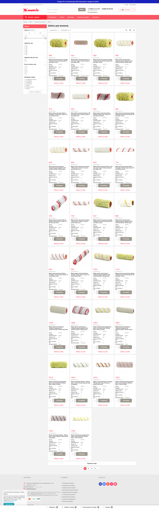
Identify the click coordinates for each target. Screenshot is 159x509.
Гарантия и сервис (83, 17)
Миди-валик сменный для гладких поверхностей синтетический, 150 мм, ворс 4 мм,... (123, 328)
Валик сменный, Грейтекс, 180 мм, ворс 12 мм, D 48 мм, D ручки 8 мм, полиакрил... (58, 436)
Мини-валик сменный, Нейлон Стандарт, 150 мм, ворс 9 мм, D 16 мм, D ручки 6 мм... (58, 275)
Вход (127, 4)
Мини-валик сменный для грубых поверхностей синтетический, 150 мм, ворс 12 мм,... (124, 114)
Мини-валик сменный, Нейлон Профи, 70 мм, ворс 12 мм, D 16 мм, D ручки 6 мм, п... (102, 114)
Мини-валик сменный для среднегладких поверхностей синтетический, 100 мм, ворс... (123, 61)
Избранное (53, 507)
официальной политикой (36, 493)
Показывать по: (65, 30)
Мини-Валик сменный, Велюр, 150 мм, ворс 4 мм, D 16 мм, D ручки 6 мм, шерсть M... (102, 168)
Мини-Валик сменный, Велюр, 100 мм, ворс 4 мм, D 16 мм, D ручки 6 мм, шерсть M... (80, 114)
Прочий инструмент (67, 501)
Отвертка (54, 12)
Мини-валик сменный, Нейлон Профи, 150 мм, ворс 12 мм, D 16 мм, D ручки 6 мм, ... (80, 275)
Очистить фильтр (34, 92)
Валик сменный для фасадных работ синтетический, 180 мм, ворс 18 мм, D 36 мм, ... (57, 383)
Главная (25, 22)
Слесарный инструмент (68, 485)
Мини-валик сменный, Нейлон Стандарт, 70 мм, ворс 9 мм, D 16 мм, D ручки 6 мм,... (58, 114)
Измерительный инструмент (70, 492)
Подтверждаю (9, 504)
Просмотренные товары (91, 507)
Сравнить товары (70, 507)
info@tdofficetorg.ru (93, 12)
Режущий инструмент (68, 483)
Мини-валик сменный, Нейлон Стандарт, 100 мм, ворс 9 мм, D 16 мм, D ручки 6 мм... (124, 168)
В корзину (59, 78)
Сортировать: (53, 30)
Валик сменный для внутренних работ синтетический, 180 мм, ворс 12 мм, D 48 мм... (124, 383)
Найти (82, 9)
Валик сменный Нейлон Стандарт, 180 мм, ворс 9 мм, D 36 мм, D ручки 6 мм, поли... (103, 383)
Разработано (27, 504)
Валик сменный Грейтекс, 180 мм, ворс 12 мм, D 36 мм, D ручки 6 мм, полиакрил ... (80, 383)
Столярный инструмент (68, 494)
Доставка (71, 17)
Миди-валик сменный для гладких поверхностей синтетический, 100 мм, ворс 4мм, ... (58, 328)
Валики (49, 22)
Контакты (96, 17)
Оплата (62, 17)
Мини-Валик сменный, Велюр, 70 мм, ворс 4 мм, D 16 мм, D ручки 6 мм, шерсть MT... (80, 61)
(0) (55, 58)
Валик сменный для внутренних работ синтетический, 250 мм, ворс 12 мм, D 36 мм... (80, 436)
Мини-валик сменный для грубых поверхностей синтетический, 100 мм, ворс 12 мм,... (102, 61)
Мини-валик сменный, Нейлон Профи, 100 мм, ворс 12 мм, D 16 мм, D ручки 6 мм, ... (58, 221)
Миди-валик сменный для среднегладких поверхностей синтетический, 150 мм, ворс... (101, 275)
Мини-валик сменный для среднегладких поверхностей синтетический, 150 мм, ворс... (57, 168)
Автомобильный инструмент (70, 490)
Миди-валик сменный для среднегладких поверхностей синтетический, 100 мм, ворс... (123, 221)
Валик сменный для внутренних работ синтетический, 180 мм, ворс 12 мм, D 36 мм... (102, 328)
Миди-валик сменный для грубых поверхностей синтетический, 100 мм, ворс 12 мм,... (102, 221)
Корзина (108, 507)
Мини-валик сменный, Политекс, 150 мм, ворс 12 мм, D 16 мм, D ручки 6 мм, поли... (80, 221)
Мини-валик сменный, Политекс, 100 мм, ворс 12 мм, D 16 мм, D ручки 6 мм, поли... (80, 168)
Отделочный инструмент (40, 22)
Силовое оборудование (68, 499)
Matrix (30, 22)
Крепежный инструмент (68, 497)
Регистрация (132, 4)
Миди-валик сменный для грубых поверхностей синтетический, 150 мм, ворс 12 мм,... (124, 275)
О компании (52, 17)
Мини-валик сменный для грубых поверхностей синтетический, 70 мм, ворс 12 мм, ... (58, 61)
